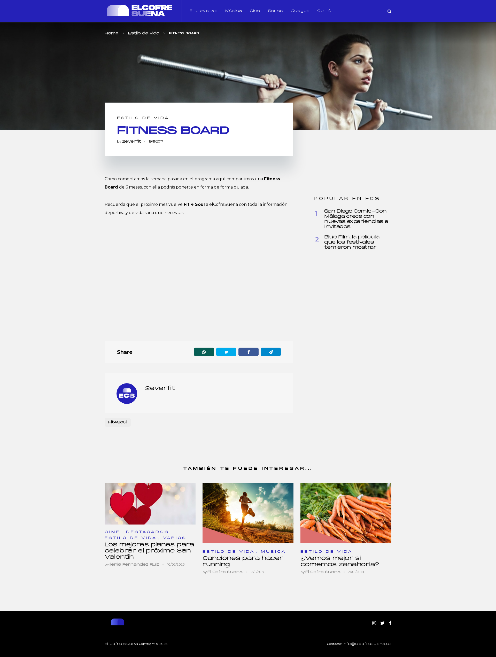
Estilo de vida (143, 118)
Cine (255, 11)
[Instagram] (374, 623)
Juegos (300, 11)
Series (275, 11)
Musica (273, 552)
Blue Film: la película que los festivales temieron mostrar (351, 242)
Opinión (326, 11)
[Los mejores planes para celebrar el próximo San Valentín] (150, 504)
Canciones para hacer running (243, 562)
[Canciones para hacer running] (248, 513)
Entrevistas (204, 11)
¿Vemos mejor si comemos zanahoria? (339, 562)
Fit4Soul (117, 422)
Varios (175, 538)
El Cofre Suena (225, 572)
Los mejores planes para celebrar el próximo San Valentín (149, 551)
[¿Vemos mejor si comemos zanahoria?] (345, 513)
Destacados (147, 532)
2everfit (131, 142)
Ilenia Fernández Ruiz (134, 565)
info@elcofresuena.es (367, 644)
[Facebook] (390, 623)
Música (233, 11)
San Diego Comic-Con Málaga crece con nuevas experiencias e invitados (356, 219)
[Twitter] (382, 623)
